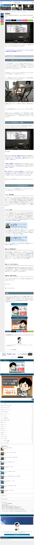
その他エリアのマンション (17, 436)
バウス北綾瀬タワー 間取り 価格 (8, 490)
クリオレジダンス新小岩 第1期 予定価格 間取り (11, 457)
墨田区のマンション (17, 422)
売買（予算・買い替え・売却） (17, 407)
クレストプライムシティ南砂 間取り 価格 (10, 452)
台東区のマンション (17, 432)
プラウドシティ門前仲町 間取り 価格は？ (10, 471)
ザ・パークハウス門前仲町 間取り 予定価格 (10, 485)
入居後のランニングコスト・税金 (17, 409)
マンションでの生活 (7, 13)
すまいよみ (19, 343)
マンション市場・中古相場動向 (17, 440)
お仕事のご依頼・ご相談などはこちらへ (6, 539)
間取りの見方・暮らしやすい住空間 (17, 405)
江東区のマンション (17, 424)
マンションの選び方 (17, 403)
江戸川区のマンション (17, 430)
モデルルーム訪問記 (17, 438)
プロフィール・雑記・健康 (17, 442)
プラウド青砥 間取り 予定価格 (8, 466)
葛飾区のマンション (17, 428)
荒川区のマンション (17, 434)
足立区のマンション (17, 426)
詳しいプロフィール (17, 534)
